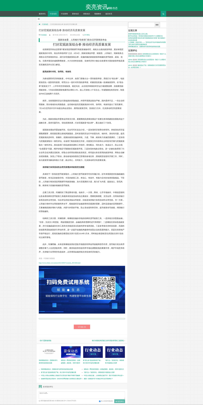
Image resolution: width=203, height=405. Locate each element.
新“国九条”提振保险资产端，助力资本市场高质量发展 (58, 372)
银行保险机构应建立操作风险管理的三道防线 (108, 340)
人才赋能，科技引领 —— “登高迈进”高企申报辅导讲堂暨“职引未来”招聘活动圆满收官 (147, 43)
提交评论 (120, 401)
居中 (64, 401)
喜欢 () (83, 327)
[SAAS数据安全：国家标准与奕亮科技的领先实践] (49, 352)
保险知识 (86, 13)
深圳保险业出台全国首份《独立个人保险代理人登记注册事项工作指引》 (147, 55)
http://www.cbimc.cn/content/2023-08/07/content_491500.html (59, 263)
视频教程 (97, 13)
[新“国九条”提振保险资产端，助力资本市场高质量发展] (93, 352)
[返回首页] (39, 24)
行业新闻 (64, 13)
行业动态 (53, 13)
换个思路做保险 (45, 340)
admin (130, 59)
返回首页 (108, 13)
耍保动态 (75, 13)
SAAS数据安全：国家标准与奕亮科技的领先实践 (57, 369)
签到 (74, 401)
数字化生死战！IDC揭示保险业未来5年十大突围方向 (145, 36)
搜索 (157, 25)
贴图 (47, 401)
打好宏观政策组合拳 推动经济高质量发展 (62, 30)
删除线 (58, 401)
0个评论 (87, 35)
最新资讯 (42, 13)
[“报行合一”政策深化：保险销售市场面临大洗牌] (115, 352)
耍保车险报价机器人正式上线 (137, 34)
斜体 (69, 401)
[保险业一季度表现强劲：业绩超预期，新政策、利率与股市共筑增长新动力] (71, 352)
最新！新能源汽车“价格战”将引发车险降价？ (98, 378)
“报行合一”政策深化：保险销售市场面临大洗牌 (99, 372)
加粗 (52, 401)
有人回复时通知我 (107, 401)
